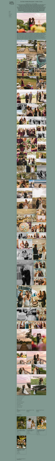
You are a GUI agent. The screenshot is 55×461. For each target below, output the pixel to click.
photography (43, 8)
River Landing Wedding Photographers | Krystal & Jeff (21, 417)
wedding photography (26, 11)
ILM (24, 7)
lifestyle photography (35, 7)
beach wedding (20, 5)
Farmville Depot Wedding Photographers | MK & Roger (40, 417)
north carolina (24, 8)
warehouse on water (33, 10)
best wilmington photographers (36, 5)
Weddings (36, 3)
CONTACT (10, 16)
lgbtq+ (30, 7)
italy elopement (27, 7)
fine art (18, 7)
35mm (21, 4)
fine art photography (21, 7)
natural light (19, 8)
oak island (40, 8)
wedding (37, 10)
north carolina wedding (36, 8)
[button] (27, 47)
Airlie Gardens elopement (29, 4)
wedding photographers (41, 10)
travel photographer (28, 10)
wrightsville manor (37, 11)
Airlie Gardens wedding (34, 4)
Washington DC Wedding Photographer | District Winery (21, 436)
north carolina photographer (29, 8)
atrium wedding (41, 4)
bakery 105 (44, 4)
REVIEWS (10, 15)
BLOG (9, 12)
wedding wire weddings (32, 11)
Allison (27, 3)
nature (21, 8)
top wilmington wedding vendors (22, 10)
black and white (42, 5)
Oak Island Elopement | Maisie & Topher (31, 416)
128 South (19, 4)
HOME (9, 11)
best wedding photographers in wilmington (27, 5)
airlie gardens (23, 4)
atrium (38, 4)
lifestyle (32, 7)
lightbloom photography (41, 7)
